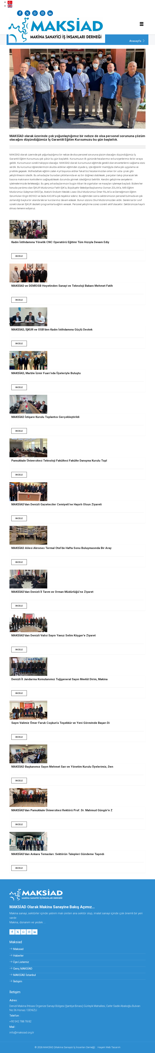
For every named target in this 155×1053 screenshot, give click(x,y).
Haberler (18, 955)
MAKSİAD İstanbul (24, 975)
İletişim (17, 981)
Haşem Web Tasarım (109, 1047)
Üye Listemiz (21, 962)
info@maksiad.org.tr (21, 1032)
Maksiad (18, 949)
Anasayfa (135, 41)
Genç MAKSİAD (22, 968)
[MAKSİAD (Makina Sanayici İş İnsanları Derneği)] (77, 28)
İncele (19, 256)
